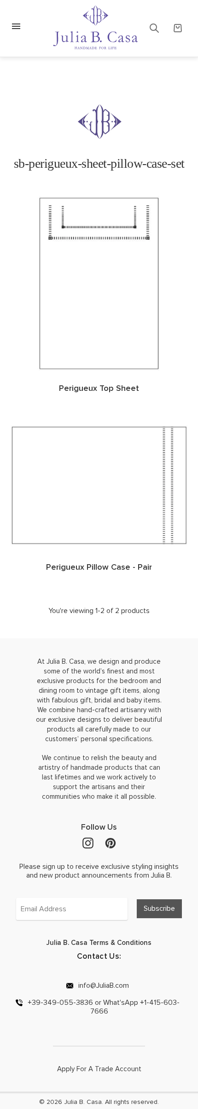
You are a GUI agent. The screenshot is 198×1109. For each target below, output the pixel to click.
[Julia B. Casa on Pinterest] (110, 842)
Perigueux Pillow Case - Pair (99, 567)
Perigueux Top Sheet (99, 388)
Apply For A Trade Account (99, 1069)
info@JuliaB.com (102, 985)
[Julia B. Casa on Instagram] (87, 842)
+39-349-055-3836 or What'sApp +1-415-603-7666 (103, 1006)
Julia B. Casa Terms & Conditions (99, 942)
